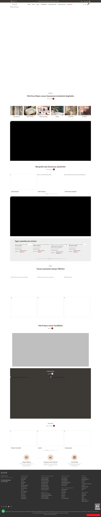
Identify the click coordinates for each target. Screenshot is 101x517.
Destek (81, 1)
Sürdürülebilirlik (44, 4)
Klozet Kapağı (23, 482)
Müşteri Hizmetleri (49, 426)
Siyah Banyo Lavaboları (45, 489)
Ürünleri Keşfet (49, 98)
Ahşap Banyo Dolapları (44, 496)
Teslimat (83, 498)
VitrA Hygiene (63, 492)
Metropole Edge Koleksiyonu (66, 482)
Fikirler (33, 4)
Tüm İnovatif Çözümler (65, 498)
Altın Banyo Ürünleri (44, 483)
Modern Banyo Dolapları (45, 480)
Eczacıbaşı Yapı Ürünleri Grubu (86, 483)
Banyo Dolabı (23, 479)
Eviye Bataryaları (23, 498)
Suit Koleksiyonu (64, 485)
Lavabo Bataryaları (24, 488)
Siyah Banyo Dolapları (44, 482)
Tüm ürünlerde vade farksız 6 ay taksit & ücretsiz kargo (48, 1)
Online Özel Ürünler (61, 4)
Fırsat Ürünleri (69, 4)
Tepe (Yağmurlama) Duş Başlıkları (46, 495)
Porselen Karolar (23, 497)
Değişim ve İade (84, 499)
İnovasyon (83, 485)
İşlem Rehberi (84, 495)
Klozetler (22, 480)
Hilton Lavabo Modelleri (45, 498)
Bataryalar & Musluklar (24, 485)
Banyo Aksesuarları (24, 491)
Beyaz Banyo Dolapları (44, 479)
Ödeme (83, 496)
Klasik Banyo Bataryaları (45, 486)
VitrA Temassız (63, 491)
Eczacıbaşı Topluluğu (85, 486)
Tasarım (83, 482)
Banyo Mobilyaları (24, 478)
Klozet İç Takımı (23, 492)
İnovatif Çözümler (49, 169)
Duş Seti (22, 489)
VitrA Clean (63, 496)
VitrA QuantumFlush (64, 489)
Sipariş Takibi (84, 493)
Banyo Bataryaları (24, 486)
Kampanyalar (84, 488)
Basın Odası (83, 480)
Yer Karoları (23, 494)
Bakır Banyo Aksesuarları (45, 488)
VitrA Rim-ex (63, 495)
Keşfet (83, 489)
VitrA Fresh (63, 493)
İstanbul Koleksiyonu (64, 483)
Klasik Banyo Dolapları (44, 485)
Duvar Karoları (23, 495)
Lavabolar (22, 483)
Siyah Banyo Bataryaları (45, 478)
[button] (36, 85)
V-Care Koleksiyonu (64, 480)
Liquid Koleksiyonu (64, 478)
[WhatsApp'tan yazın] (3, 511)
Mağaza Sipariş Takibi (85, 501)
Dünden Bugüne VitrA (85, 479)
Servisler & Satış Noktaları (4, 481)
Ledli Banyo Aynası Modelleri (45, 493)
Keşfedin (49, 328)
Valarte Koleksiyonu (64, 479)
